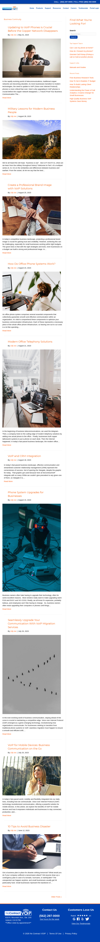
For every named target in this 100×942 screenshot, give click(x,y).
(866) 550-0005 (90, 2)
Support (48, 8)
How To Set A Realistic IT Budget (82, 81)
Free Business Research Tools (82, 78)
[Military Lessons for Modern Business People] (31, 139)
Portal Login (94, 8)
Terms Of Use (55, 934)
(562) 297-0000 (66, 2)
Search (73, 31)
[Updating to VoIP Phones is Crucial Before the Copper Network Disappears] (31, 58)
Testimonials (83, 8)
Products (39, 8)
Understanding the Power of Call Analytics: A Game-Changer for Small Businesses (82, 92)
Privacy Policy (71, 934)
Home (32, 8)
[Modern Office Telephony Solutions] (31, 388)
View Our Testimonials (81, 924)
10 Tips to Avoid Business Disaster (29, 826)
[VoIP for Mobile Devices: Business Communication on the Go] (31, 776)
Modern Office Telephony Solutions (30, 341)
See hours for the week (49, 919)
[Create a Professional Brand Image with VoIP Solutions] (31, 216)
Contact (66, 8)
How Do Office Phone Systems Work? (31, 263)
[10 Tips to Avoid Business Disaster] (31, 851)
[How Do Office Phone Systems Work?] (31, 291)
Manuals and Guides (78, 67)
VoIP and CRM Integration (24, 456)
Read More (6, 98)
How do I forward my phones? (81, 51)
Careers (74, 8)
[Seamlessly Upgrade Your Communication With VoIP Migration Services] (31, 674)
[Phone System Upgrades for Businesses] (31, 547)
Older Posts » (56, 897)
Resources (57, 8)
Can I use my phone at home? (81, 48)
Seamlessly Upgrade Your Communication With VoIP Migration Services (31, 623)
